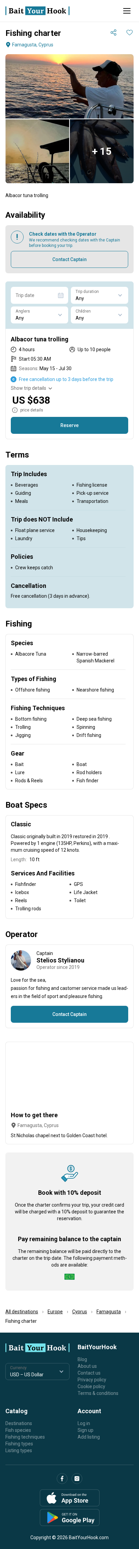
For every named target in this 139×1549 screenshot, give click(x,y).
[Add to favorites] (130, 32)
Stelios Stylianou (60, 960)
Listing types (18, 1450)
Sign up (85, 1430)
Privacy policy (92, 1379)
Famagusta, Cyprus (32, 44)
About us (87, 1366)
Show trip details (28, 388)
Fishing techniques (25, 1437)
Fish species (18, 1430)
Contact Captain (69, 259)
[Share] (113, 32)
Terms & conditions (98, 1393)
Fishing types (19, 1443)
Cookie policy (91, 1386)
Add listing (89, 1437)
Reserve (69, 425)
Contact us (89, 1373)
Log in (84, 1423)
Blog (82, 1359)
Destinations (18, 1423)
